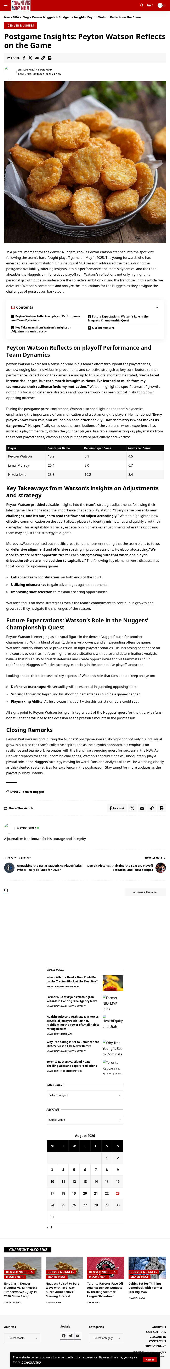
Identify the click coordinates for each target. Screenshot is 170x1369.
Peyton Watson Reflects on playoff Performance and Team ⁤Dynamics (45, 318)
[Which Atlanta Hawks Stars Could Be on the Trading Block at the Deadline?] (113, 983)
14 (96, 1181)
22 (107, 1193)
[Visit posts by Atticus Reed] (10, 72)
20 (85, 1193)
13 (85, 1181)
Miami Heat (72, 986)
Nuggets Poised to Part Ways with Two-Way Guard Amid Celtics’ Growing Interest (62, 1289)
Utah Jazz (66, 1034)
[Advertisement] (78, 933)
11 (63, 1181)
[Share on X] (30, 58)
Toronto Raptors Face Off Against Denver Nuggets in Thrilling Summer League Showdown (105, 1289)
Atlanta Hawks (55, 986)
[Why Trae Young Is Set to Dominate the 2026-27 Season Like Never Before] (113, 1048)
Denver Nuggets (20, 25)
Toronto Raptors (71, 1071)
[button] (150, 1359)
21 (96, 1193)
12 (74, 1181)
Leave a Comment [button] (147, 891)
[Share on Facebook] (24, 58)
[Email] (37, 58)
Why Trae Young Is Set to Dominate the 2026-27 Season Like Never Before (73, 1044)
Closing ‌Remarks (103, 328)
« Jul (49, 1227)
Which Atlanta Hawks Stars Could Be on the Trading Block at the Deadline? (72, 979)
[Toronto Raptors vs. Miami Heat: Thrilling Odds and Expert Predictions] (113, 1067)
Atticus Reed (26, 69)
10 (52, 1181)
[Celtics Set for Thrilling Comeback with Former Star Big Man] (147, 1268)
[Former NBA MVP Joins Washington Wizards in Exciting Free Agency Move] (113, 1003)
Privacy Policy (31, 1362)
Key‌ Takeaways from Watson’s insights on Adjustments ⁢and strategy (41, 329)
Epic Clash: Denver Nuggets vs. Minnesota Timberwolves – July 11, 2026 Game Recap (21, 1289)
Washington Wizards (73, 1006)
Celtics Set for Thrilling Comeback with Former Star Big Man (145, 1287)
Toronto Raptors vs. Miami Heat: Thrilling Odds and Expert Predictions (72, 1064)
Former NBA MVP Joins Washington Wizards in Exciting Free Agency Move (72, 999)
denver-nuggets (33, 792)
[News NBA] (20, 5)
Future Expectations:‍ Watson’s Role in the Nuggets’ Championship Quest (118, 318)
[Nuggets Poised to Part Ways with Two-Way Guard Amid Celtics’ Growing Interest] (64, 1268)
